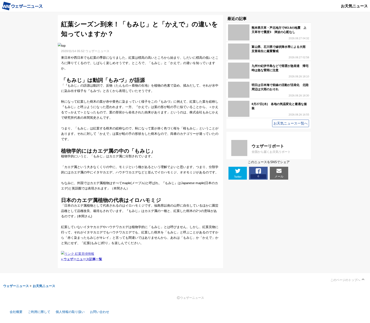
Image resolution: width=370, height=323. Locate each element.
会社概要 (16, 312)
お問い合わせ (99, 312)
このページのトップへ (345, 280)
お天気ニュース (44, 286)
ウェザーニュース (16, 286)
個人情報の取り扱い (70, 312)
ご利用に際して (39, 312)
